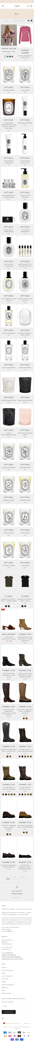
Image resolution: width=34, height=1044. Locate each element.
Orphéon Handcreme (25, 123)
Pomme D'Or (25, 634)
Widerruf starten (6, 993)
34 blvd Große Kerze (8, 400)
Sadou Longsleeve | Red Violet (25, 56)
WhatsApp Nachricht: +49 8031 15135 (12, 959)
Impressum (5, 987)
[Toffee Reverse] (10, 834)
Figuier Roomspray (9, 367)
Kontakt (4, 982)
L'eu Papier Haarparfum (25, 230)
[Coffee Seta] (24, 718)
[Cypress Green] (9, 606)
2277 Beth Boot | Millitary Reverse (8, 788)
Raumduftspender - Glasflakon (25, 334)
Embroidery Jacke (8, 51)
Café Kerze (25, 565)
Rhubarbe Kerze (25, 467)
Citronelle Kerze (9, 565)
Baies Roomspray (25, 367)
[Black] (6, 606)
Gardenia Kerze (8, 500)
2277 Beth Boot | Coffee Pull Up (25, 788)
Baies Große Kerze (25, 400)
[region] (17, 890)
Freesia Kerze (9, 533)
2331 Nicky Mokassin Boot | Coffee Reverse (9, 827)
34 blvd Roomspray (9, 333)
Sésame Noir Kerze (8, 467)
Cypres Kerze (25, 533)
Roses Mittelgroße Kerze (25, 434)
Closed (9, 596)
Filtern (6, 20)
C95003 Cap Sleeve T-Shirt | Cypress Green (9, 600)
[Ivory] (11, 606)
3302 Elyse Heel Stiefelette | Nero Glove (8, 675)
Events (3, 973)
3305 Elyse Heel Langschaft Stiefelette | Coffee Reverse (9, 712)
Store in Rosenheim (7, 976)
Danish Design (8, 49)
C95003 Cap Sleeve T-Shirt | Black (25, 600)
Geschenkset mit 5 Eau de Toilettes (25, 265)
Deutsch (26, 1023)
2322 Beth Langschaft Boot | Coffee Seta (9, 750)
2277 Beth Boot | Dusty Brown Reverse (25, 750)
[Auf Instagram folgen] (2, 1018)
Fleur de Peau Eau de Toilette (25, 299)
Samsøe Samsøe (25, 51)
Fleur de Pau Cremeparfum (9, 230)
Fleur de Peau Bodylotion (25, 161)
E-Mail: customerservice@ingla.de (11, 956)
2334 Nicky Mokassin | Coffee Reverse (9, 866)
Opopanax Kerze (8, 90)
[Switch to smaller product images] (31, 20)
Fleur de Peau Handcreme (9, 161)
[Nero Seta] (22, 756)
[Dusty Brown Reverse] (25, 756)
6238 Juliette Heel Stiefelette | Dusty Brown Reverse (25, 675)
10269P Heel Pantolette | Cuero (9, 638)
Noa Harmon (8, 634)
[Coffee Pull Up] (31, 756)
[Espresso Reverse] (26, 718)
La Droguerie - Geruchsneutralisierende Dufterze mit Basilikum (8, 125)
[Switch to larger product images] (28, 20)
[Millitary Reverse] (28, 756)
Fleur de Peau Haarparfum (9, 265)
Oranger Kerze (25, 500)
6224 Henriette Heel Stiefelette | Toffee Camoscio (25, 638)
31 (22, 877)
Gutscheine (5, 979)
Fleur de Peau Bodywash (25, 196)
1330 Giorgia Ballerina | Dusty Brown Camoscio (25, 867)
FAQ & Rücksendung (7, 970)
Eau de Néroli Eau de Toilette (8, 299)
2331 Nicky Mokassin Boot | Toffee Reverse (25, 826)
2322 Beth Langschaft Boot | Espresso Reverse (25, 711)
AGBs (3, 990)
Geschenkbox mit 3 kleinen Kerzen (9, 196)
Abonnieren (8, 1012)
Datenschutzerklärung (8, 984)
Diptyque (9, 87)
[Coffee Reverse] (19, 756)
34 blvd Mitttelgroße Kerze (8, 434)
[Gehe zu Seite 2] (26, 877)
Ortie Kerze (25, 90)
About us (4, 967)
